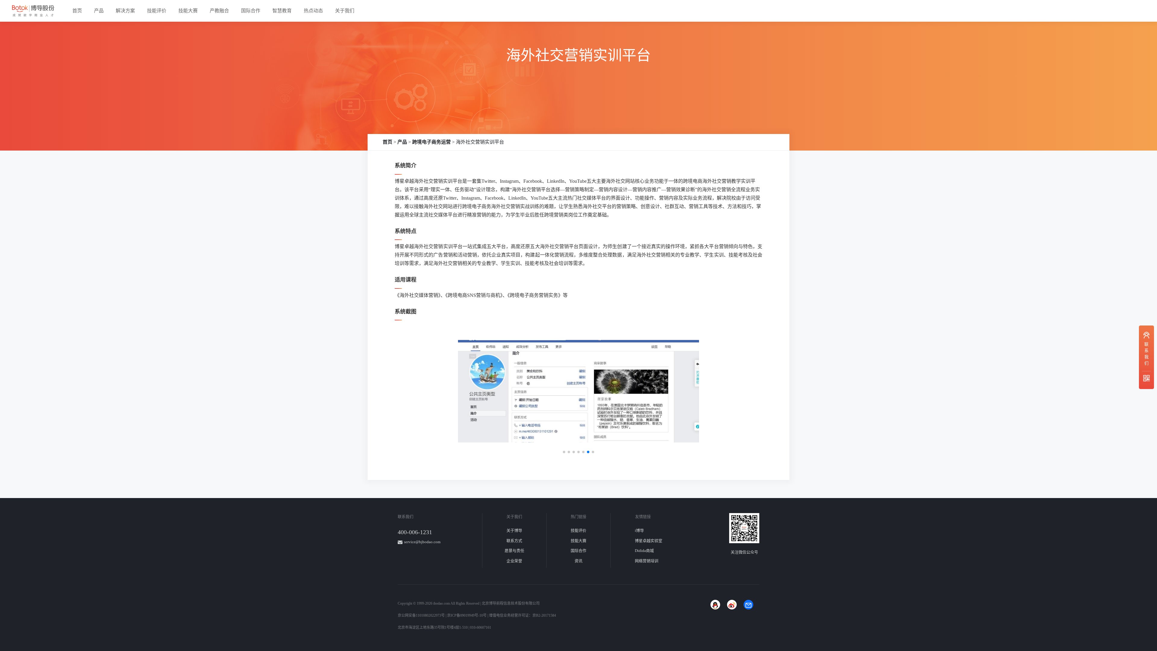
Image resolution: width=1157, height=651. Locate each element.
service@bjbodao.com (422, 542)
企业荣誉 (514, 561)
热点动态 (313, 10)
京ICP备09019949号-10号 (467, 615)
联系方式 (514, 540)
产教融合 (219, 10)
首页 (77, 10)
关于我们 (344, 10)
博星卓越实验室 (648, 540)
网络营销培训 (646, 561)
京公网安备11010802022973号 (421, 615)
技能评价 (156, 10)
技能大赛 (188, 10)
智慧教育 (282, 10)
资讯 (578, 561)
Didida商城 (644, 550)
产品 (99, 10)
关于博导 (514, 530)
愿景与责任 (514, 550)
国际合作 (250, 10)
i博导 (639, 530)
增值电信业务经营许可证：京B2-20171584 (522, 615)
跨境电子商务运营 (431, 142)
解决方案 (125, 10)
